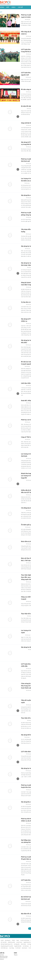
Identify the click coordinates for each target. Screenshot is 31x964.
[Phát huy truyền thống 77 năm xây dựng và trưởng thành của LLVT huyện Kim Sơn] (10, 791)
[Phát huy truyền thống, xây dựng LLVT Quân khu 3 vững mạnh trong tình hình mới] (10, 164)
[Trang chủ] (5, 3)
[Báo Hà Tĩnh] (23, 77)
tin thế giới (17, 948)
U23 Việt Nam (26, 946)
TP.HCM (13, 940)
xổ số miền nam (4, 948)
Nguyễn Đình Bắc (17, 946)
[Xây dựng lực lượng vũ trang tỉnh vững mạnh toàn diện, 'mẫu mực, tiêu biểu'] (10, 346)
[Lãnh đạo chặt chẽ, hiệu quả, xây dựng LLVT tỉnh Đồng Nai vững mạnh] (10, 389)
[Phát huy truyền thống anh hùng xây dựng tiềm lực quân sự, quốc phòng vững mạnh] (10, 218)
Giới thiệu (2, 954)
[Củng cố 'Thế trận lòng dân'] (10, 442)
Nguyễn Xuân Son (27, 942)
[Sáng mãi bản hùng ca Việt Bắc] (10, 128)
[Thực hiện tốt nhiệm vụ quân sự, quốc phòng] (10, 619)
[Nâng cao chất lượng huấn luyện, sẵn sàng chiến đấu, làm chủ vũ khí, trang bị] (10, 602)
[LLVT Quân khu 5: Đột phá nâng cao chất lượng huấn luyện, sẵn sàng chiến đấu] (10, 669)
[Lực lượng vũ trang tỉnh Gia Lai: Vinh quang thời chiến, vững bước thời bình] (10, 459)
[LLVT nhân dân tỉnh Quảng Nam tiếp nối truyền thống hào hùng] (10, 757)
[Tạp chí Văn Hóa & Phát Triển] (22, 366)
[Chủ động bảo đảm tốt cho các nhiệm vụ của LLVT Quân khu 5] (10, 513)
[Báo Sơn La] (23, 267)
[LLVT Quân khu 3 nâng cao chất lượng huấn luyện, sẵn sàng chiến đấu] (10, 885)
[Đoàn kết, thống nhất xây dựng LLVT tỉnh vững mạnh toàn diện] (10, 406)
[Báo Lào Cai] (22, 183)
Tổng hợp (15, 954)
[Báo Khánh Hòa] (23, 480)
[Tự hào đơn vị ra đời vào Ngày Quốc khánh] (10, 308)
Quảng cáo (2, 959)
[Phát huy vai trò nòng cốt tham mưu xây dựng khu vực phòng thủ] (10, 425)
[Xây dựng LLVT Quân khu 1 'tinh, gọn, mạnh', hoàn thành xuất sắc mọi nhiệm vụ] (10, 324)
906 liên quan (27, 19)
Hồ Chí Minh (23, 944)
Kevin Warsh (24, 948)
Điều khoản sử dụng (3, 956)
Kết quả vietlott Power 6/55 (6, 944)
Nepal (17, 940)
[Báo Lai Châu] (23, 197)
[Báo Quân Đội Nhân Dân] (23, 36)
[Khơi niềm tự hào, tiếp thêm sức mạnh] (10, 547)
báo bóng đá (7, 940)
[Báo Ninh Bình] (23, 403)
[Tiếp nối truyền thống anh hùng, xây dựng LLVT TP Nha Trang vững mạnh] (10, 706)
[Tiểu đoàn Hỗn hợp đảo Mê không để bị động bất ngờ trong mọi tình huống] (10, 235)
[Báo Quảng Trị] (23, 108)
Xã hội (2, 940)
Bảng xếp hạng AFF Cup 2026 (7, 946)
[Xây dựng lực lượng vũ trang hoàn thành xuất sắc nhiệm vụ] (10, 252)
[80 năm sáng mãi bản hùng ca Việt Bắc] (10, 95)
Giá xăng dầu (16, 944)
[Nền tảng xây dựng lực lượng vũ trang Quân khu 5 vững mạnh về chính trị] (10, 37)
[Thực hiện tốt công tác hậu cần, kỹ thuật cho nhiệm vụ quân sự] (10, 723)
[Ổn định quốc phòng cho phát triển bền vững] (10, 530)
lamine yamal (19, 942)
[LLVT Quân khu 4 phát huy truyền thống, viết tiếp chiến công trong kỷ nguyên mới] (10, 78)
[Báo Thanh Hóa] (23, 234)
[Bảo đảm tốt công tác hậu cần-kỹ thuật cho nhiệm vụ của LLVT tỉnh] (10, 919)
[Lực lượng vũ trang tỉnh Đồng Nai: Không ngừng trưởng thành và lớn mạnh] (10, 636)
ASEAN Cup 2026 (11, 942)
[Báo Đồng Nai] (22, 527)
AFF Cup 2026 (3, 942)
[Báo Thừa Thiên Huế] (22, 248)
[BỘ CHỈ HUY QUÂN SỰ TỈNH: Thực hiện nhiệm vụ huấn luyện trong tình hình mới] (10, 902)
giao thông (11, 948)
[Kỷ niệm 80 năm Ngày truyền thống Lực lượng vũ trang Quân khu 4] (10, 112)
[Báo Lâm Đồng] (23, 901)
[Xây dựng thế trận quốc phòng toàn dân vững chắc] (10, 740)
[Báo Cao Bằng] (23, 125)
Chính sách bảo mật (3, 957)
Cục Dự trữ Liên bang (24, 940)
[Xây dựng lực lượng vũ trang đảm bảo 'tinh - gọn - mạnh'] (10, 774)
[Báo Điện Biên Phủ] (24, 649)
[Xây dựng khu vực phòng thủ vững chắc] (10, 807)
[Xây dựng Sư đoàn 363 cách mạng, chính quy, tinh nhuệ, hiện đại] (10, 653)
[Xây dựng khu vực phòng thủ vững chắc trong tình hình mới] (10, 201)
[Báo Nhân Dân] (22, 19)
